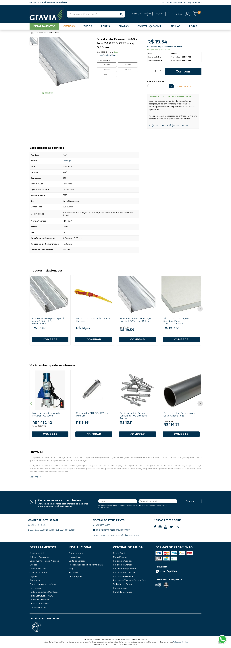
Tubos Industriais (38, 607)
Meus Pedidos (120, 557)
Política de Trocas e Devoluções (129, 580)
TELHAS (175, 26)
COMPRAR (50, 339)
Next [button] (200, 308)
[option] (65, 63)
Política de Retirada (123, 576)
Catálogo (49, 93)
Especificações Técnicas (108, 55)
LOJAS (193, 26)
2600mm (107, 65)
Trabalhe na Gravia (122, 584)
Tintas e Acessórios (39, 603)
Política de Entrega (122, 564)
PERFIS (105, 26)
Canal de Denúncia (122, 592)
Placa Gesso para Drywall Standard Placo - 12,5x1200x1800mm (176, 321)
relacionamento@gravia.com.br (113, 530)
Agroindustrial (37, 553)
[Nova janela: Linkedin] (177, 527)
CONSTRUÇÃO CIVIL (149, 26)
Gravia (116, 52)
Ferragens (35, 580)
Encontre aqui (120, 588)
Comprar (183, 71)
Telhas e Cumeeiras (39, 599)
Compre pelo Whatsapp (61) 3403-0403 (182, 2)
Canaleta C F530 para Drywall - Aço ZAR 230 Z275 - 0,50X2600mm (48, 321)
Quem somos (75, 553)
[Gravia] (47, 13)
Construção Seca (38, 572)
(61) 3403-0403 (159, 125)
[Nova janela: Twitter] (171, 527)
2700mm (107, 70)
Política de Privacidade (141, 505)
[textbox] (96, 14)
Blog (71, 568)
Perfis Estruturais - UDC (41, 596)
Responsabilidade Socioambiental (86, 564)
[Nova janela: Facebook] (155, 527)
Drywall (33, 576)
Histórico (73, 572)
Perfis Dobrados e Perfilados (44, 592)
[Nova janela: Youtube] (165, 527)
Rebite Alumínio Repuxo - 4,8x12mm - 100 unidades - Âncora (134, 416)
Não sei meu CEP (183, 86)
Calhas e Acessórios (39, 557)
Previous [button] (31, 308)
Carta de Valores (77, 561)
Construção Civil (38, 568)
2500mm (128, 65)
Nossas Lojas (75, 557)
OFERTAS (69, 26)
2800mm (128, 70)
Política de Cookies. (180, 642)
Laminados (35, 588)
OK (171, 86)
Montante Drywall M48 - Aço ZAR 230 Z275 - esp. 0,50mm (135, 319)
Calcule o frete (155, 82)
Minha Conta (119, 553)
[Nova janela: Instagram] (160, 527)
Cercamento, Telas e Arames (44, 561)
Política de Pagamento (124, 568)
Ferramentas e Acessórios (43, 584)
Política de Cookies (122, 561)
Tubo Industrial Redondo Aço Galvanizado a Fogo (179, 414)
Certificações (75, 576)
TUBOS (87, 26)
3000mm (107, 75)
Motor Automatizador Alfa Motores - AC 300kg (46, 414)
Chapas (33, 564)
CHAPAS (124, 26)
